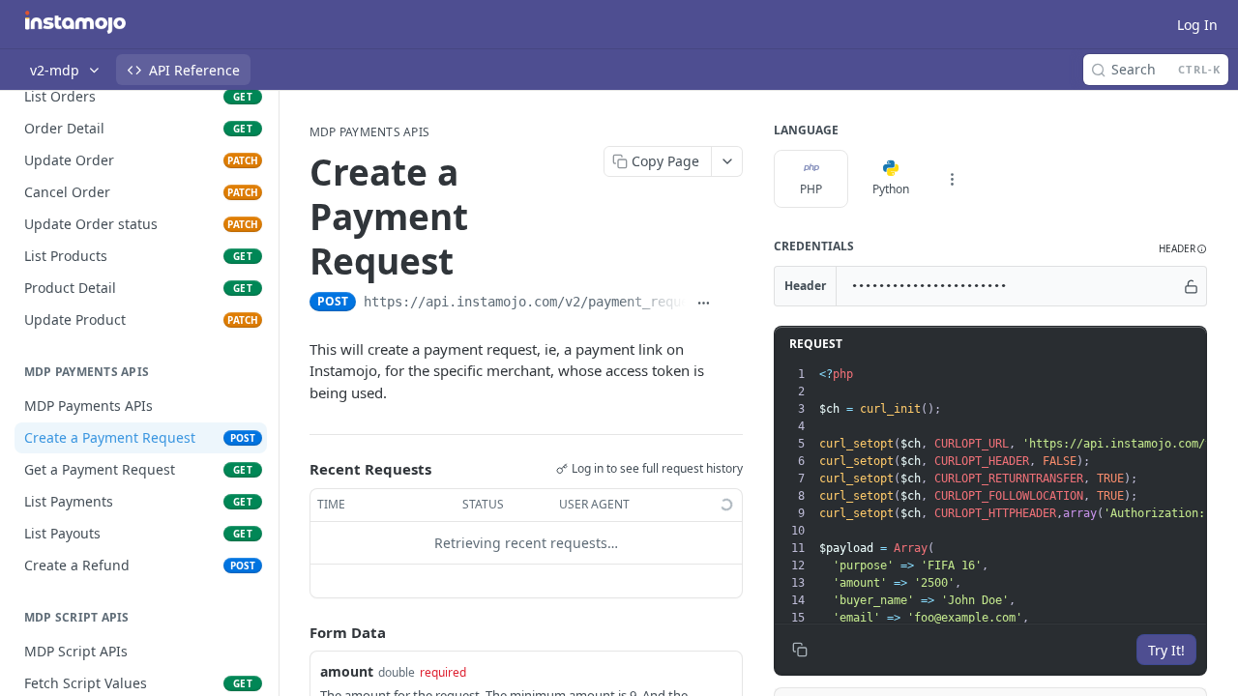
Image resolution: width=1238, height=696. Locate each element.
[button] (1183, 249)
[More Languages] (951, 178)
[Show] (1191, 286)
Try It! (1166, 650)
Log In (1197, 24)
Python (890, 189)
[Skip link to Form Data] (296, 632)
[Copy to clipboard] (732, 303)
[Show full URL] (704, 303)
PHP (811, 189)
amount (346, 671)
